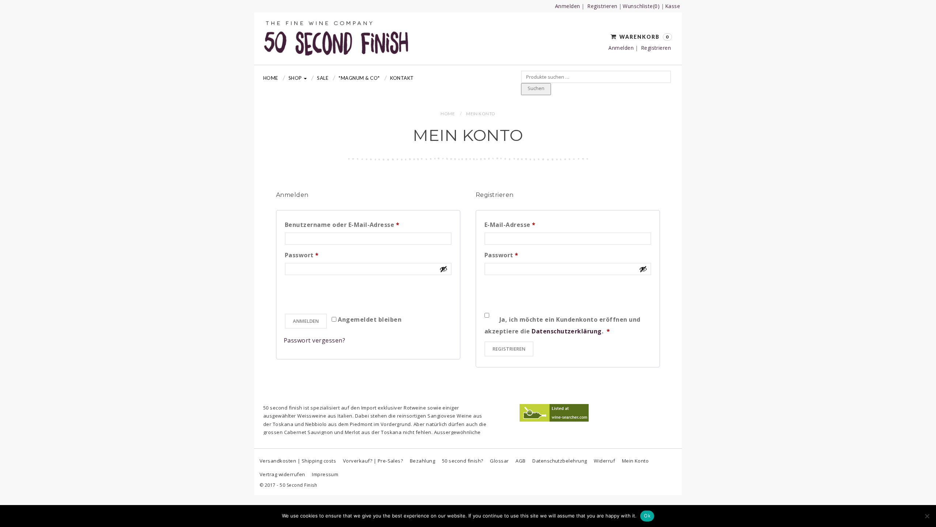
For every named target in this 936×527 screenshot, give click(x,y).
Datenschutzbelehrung (559, 460)
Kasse (672, 6)
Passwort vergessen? (314, 340)
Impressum (325, 474)
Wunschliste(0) (641, 6)
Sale (322, 78)
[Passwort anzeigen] (443, 269)
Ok (647, 516)
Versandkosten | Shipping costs (298, 460)
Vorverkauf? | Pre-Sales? (373, 460)
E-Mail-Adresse (528, 224)
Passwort (320, 255)
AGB (520, 460)
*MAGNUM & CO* (359, 78)
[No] (927, 516)
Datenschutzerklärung (567, 331)
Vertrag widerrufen (282, 474)
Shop (295, 78)
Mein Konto (635, 460)
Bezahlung (422, 460)
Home (270, 78)
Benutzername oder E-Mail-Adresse (360, 224)
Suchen (536, 88)
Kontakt (402, 78)
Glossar (499, 460)
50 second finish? (462, 460)
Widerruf (604, 460)
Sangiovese (441, 415)
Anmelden (567, 6)
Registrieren (602, 6)
